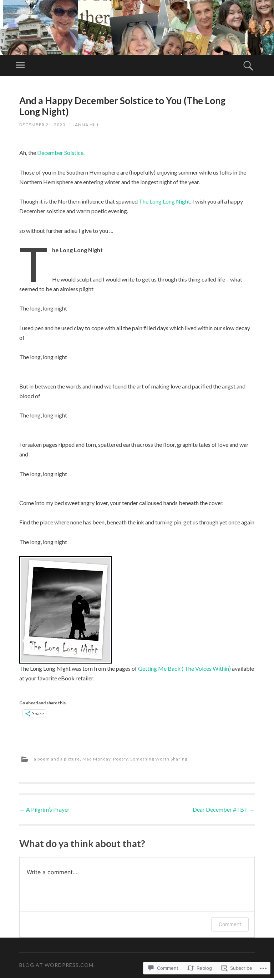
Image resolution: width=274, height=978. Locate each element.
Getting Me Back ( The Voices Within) (184, 668)
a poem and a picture (57, 759)
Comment (230, 924)
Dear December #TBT (224, 809)
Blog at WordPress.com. (57, 965)
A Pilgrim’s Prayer (44, 809)
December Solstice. (60, 152)
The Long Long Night (164, 201)
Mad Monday (96, 759)
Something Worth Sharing (158, 759)
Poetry (120, 759)
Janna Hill (86, 124)
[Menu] (20, 65)
